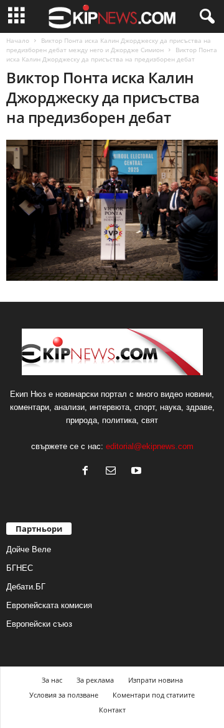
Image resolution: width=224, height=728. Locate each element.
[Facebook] (88, 471)
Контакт (112, 709)
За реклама (95, 680)
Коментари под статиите (154, 694)
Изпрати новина (155, 680)
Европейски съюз (39, 624)
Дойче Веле (28, 549)
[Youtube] (137, 471)
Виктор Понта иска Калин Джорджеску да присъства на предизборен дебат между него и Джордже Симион (108, 45)
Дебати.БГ (25, 586)
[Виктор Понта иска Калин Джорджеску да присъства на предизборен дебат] (112, 210)
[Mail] (113, 471)
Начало (17, 40)
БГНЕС (19, 568)
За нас (52, 680)
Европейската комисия (49, 605)
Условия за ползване (63, 694)
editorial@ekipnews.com (150, 446)
